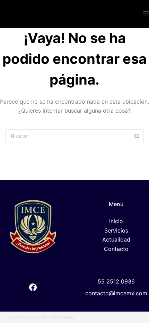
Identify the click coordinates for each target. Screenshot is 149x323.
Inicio (116, 221)
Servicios (116, 230)
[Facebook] (33, 287)
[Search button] (137, 136)
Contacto (116, 248)
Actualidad (116, 239)
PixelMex (68, 317)
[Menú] (146, 14)
